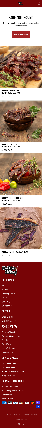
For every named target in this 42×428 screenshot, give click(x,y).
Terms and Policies (21, 419)
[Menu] (2, 3)
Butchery (6, 289)
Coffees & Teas (8, 367)
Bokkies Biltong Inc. (16, 414)
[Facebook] (19, 424)
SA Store (5, 298)
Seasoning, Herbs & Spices (13, 390)
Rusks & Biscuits (9, 332)
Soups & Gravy (8, 375)
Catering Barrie (8, 293)
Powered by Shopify (30, 414)
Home (4, 285)
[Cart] (39, 3)
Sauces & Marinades (10, 386)
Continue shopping (21, 34)
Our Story (6, 302)
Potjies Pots (7, 394)
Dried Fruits (7, 344)
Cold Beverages (9, 363)
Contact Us (7, 306)
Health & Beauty (9, 399)
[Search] (7, 3)
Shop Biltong (7, 317)
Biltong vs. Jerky (9, 321)
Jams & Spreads (9, 348)
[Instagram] (23, 424)
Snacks (5, 340)
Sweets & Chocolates (11, 336)
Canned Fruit (7, 352)
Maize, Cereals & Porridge (13, 371)
